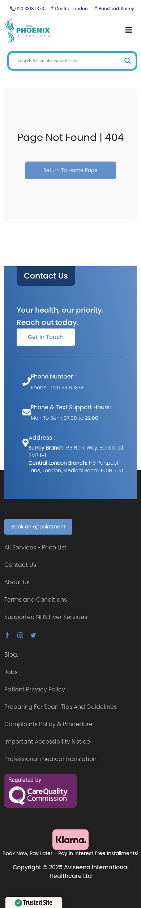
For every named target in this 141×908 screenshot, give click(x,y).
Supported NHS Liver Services (45, 617)
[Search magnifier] (128, 61)
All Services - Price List (35, 547)
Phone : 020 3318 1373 (57, 387)
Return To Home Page (70, 170)
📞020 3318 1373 (27, 8)
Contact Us (46, 276)
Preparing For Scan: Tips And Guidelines (60, 707)
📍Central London (69, 8)
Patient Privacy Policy (34, 689)
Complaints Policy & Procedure (48, 724)
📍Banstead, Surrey (113, 8)
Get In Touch (46, 337)
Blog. (11, 654)
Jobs (11, 672)
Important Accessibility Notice (47, 741)
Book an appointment (38, 526)
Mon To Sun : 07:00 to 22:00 (64, 418)
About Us (17, 582)
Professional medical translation (50, 759)
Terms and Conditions (35, 599)
